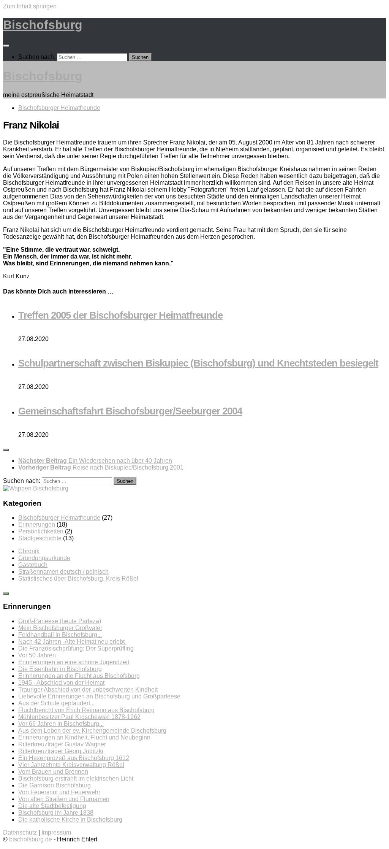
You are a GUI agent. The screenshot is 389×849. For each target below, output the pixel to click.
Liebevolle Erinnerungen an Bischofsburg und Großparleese (99, 696)
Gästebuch (32, 565)
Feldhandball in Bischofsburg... (60, 635)
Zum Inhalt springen (30, 6)
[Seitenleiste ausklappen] (6, 450)
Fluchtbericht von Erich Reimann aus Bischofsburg (86, 710)
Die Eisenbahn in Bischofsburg (60, 669)
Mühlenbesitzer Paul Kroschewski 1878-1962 (79, 717)
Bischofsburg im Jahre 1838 (55, 812)
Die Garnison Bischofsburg (54, 785)
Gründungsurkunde (44, 558)
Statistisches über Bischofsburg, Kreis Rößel (78, 578)
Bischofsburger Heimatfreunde (59, 108)
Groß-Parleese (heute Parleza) (59, 621)
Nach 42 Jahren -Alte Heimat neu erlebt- (72, 641)
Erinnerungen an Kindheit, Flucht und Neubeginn (84, 737)
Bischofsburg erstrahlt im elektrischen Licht (75, 778)
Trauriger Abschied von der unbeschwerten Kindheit (88, 689)
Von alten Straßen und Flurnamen (63, 799)
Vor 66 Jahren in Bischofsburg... (61, 723)
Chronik (29, 551)
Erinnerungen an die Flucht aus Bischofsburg (79, 676)
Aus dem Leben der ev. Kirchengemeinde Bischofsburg (92, 730)
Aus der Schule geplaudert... (56, 703)
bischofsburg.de (30, 839)
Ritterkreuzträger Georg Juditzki (60, 751)
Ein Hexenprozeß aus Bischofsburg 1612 (73, 758)
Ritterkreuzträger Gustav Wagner (62, 744)
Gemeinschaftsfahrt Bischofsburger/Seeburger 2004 (130, 411)
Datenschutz (20, 832)
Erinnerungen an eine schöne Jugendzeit (73, 662)
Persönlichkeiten (40, 531)
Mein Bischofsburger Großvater (60, 628)
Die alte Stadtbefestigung (52, 806)
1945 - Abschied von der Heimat (61, 682)
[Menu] (6, 45)
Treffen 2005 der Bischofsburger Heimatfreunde (120, 315)
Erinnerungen (36, 524)
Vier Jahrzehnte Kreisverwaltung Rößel (71, 765)
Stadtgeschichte (40, 538)
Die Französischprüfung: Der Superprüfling (76, 648)
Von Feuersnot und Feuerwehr (59, 792)
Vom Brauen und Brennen (53, 771)
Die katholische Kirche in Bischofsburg (70, 819)
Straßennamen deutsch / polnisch (63, 571)
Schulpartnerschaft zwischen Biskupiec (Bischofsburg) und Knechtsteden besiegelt (198, 363)
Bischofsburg (42, 25)
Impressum (56, 832)
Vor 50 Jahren (37, 655)
